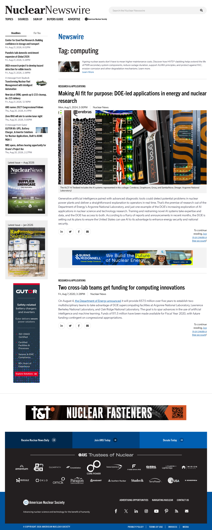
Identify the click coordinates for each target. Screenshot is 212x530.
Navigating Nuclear (162, 499)
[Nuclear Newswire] (176, 511)
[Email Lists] (187, 511)
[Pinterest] (166, 511)
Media (186, 526)
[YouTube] (156, 511)
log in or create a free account (199, 237)
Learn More (88, 72)
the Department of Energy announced (98, 301)
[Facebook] (116, 511)
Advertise (74, 19)
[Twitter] (126, 511)
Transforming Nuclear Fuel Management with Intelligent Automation (18, 85)
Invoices (172, 526)
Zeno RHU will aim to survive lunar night (23, 116)
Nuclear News (100, 107)
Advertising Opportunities (134, 499)
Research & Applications (72, 86)
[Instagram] (146, 511)
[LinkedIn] (136, 511)
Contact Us (183, 499)
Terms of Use (156, 526)
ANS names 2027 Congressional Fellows (24, 107)
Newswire (71, 36)
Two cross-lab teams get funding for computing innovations (121, 287)
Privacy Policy (136, 526)
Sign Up (37, 19)
